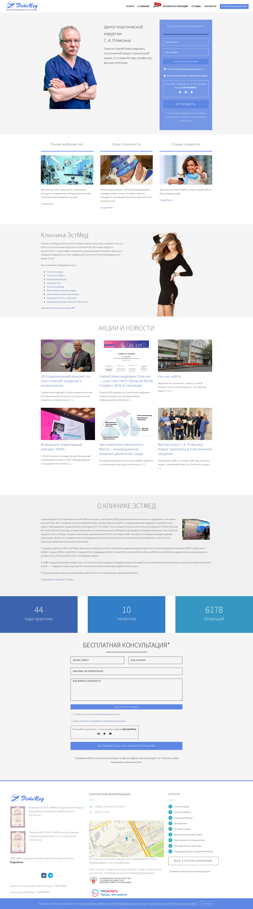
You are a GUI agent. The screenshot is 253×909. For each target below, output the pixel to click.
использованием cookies (92, 903)
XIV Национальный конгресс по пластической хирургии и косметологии (65, 381)
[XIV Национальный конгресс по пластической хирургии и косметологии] (68, 357)
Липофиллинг (54, 283)
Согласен (207, 903)
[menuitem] (132, 6)
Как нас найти (169, 376)
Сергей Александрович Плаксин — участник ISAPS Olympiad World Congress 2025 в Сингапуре (126, 381)
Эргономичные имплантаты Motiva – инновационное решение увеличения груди (121, 449)
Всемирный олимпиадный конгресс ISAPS (61, 446)
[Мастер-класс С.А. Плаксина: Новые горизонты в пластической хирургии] (185, 425)
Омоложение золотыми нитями (63, 294)
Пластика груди (55, 271)
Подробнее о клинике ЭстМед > (57, 579)
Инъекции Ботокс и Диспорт (62, 297)
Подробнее (16, 862)
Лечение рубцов (55, 286)
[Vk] (43, 875)
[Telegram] (50, 875)
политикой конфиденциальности (189, 69)
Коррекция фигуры (57, 279)
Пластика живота (56, 275)
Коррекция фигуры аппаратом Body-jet (67, 301)
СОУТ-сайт (15, 858)
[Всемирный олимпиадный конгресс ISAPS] (68, 425)
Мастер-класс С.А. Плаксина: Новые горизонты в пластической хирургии (185, 449)
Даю (187, 76)
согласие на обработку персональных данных (189, 76)
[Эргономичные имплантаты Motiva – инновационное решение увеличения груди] (126, 425)
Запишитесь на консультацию (56, 307)
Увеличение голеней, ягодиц (61, 290)
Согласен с (185, 69)
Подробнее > (48, 203)
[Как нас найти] (185, 357)
